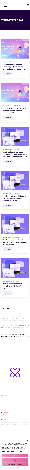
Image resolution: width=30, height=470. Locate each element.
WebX (18, 62)
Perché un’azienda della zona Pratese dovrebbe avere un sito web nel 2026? (14, 198)
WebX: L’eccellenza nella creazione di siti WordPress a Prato (14, 286)
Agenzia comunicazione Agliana (7, 313)
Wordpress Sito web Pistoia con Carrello (7, 424)
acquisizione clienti (20, 339)
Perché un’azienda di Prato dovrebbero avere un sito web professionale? (14, 242)
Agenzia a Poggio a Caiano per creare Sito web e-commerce (16, 327)
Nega (15, 460)
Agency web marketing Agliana (16, 316)
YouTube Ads (3, 429)
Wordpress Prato (24, 426)
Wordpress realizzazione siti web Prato (7, 422)
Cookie (11, 467)
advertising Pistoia (12, 323)
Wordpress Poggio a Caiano (17, 424)
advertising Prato (18, 313)
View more (8, 74)
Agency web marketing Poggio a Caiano (9, 325)
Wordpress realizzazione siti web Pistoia (16, 426)
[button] (27, 440)
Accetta (15, 456)
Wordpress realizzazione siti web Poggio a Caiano (20, 422)
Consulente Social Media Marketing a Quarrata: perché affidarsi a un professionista (15, 66)
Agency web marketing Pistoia (22, 323)
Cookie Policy (7, 412)
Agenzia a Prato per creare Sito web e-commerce (11, 332)
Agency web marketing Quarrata (20, 329)
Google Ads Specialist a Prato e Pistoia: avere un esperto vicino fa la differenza (14, 110)
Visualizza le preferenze (15, 464)
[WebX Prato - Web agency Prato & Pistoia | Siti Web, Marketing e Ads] (5, 5)
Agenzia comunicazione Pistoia (7, 329)
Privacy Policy (16, 467)
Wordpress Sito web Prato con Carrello (19, 429)
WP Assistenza (9, 429)
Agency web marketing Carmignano (14, 320)
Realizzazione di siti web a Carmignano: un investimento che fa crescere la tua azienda (15, 154)
